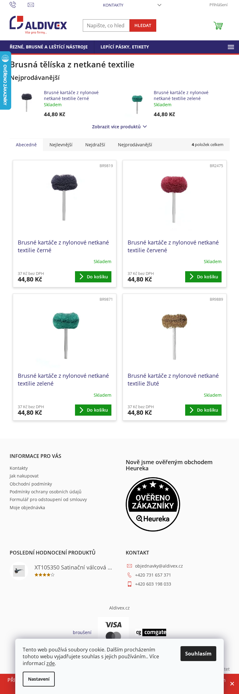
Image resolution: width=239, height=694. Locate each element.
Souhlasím (198, 653)
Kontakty (113, 5)
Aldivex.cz (119, 608)
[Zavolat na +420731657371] (19, 4)
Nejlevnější (61, 145)
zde (50, 663)
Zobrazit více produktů (116, 127)
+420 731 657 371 (153, 575)
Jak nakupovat (24, 476)
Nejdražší (95, 145)
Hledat (142, 25)
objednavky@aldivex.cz (159, 566)
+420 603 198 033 (153, 584)
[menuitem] (48, 46)
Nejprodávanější (135, 145)
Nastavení (38, 679)
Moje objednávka (27, 507)
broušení (82, 632)
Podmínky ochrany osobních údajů (46, 492)
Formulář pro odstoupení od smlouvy (48, 499)
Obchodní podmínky (31, 484)
